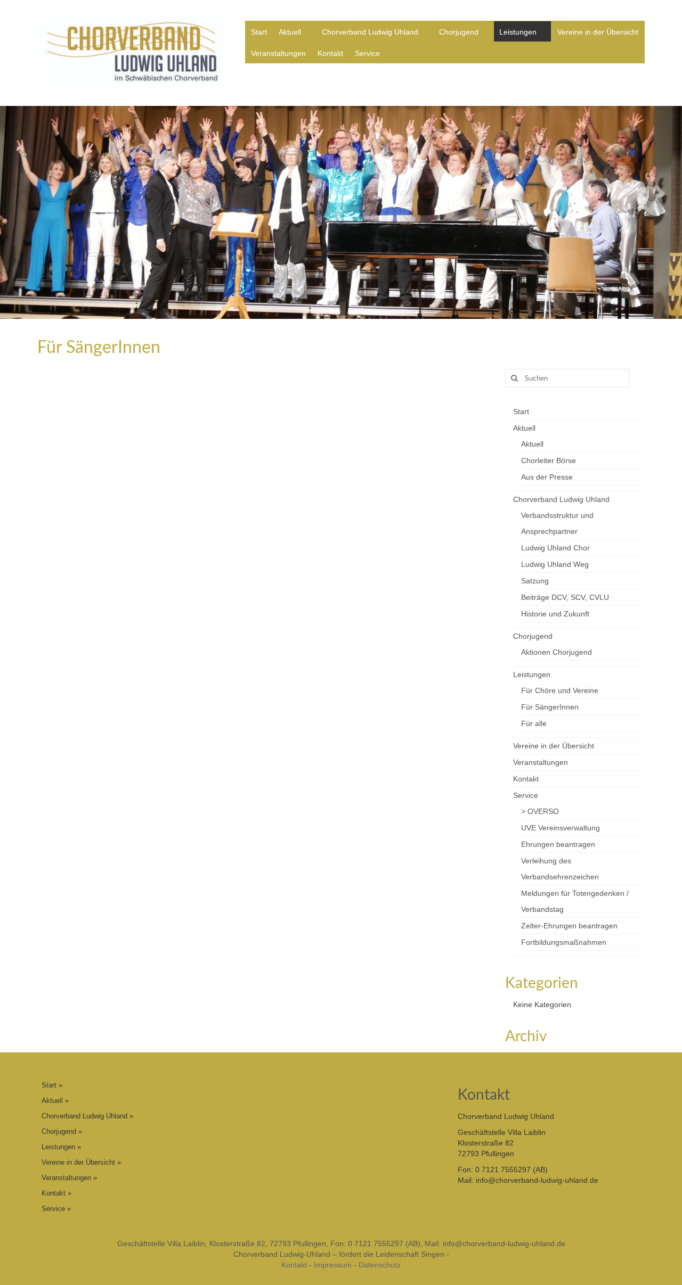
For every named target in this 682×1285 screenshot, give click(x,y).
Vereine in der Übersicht (597, 32)
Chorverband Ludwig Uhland (370, 32)
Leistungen (518, 32)
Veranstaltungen (278, 53)
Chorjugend (458, 32)
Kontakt (330, 53)
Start (259, 32)
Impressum (333, 1265)
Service (367, 53)
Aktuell (290, 32)
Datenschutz (380, 1265)
